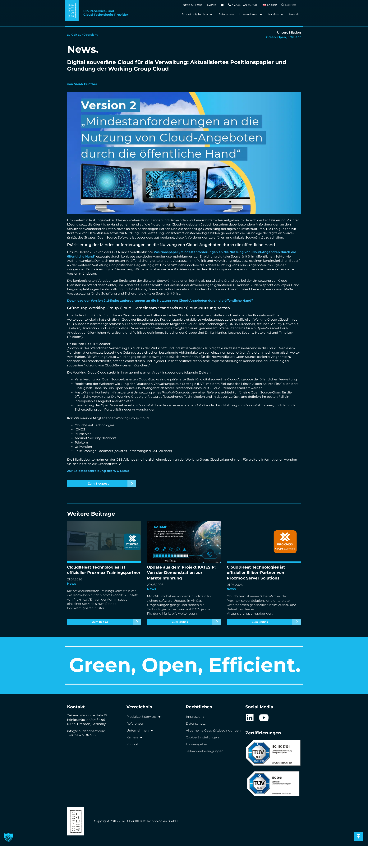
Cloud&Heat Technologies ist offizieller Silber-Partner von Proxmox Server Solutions (261, 573)
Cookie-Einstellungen (202, 737)
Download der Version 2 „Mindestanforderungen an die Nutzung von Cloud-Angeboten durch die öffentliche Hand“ (160, 300)
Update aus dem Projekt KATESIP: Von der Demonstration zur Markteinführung (179, 573)
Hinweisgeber (196, 744)
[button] (197, 14)
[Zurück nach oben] (358, 836)
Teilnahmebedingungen (204, 751)
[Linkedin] (249, 717)
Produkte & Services (142, 716)
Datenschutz (195, 723)
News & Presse (192, 5)
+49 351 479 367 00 (244, 5)
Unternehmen (138, 730)
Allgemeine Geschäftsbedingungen (213, 730)
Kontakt (132, 744)
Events (211, 5)
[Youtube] (264, 717)
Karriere (132, 737)
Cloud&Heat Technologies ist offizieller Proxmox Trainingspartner (103, 573)
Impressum (195, 716)
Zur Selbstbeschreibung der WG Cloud (98, 471)
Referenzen (135, 723)
